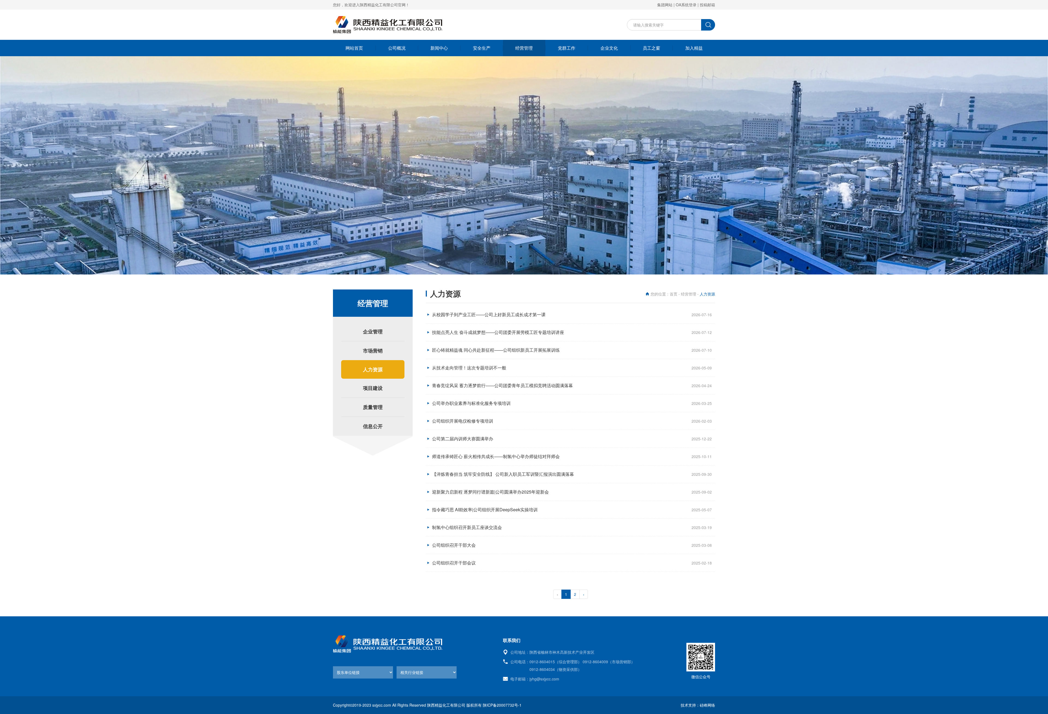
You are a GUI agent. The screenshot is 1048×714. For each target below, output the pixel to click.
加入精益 (694, 48)
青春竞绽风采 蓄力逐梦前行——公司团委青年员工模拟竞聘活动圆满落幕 (502, 385)
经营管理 (524, 48)
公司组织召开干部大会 (454, 545)
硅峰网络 (707, 705)
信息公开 (373, 426)
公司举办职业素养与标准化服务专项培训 (471, 403)
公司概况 (397, 48)
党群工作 (566, 48)
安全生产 (481, 48)
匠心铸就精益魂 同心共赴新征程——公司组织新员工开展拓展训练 (496, 350)
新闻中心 (439, 48)
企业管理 (373, 331)
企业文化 (609, 48)
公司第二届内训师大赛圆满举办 (462, 438)
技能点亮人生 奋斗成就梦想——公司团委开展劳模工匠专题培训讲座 (498, 332)
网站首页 (354, 48)
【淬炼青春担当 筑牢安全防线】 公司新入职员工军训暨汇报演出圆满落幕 (503, 474)
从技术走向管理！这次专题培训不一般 (469, 368)
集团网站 (664, 4)
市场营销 (373, 350)
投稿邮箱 (707, 4)
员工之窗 (651, 48)
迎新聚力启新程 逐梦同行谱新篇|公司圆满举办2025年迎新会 (490, 492)
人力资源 (373, 369)
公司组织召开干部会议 (454, 563)
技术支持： (690, 705)
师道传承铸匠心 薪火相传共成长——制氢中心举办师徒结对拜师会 (496, 456)
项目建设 (373, 388)
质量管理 (373, 407)
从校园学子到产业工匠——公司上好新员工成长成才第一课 (489, 314)
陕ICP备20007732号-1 (502, 705)
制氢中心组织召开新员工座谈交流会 (467, 527)
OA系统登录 (686, 4)
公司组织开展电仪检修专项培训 (462, 421)
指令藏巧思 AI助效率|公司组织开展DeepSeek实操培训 (485, 509)
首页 (673, 294)
